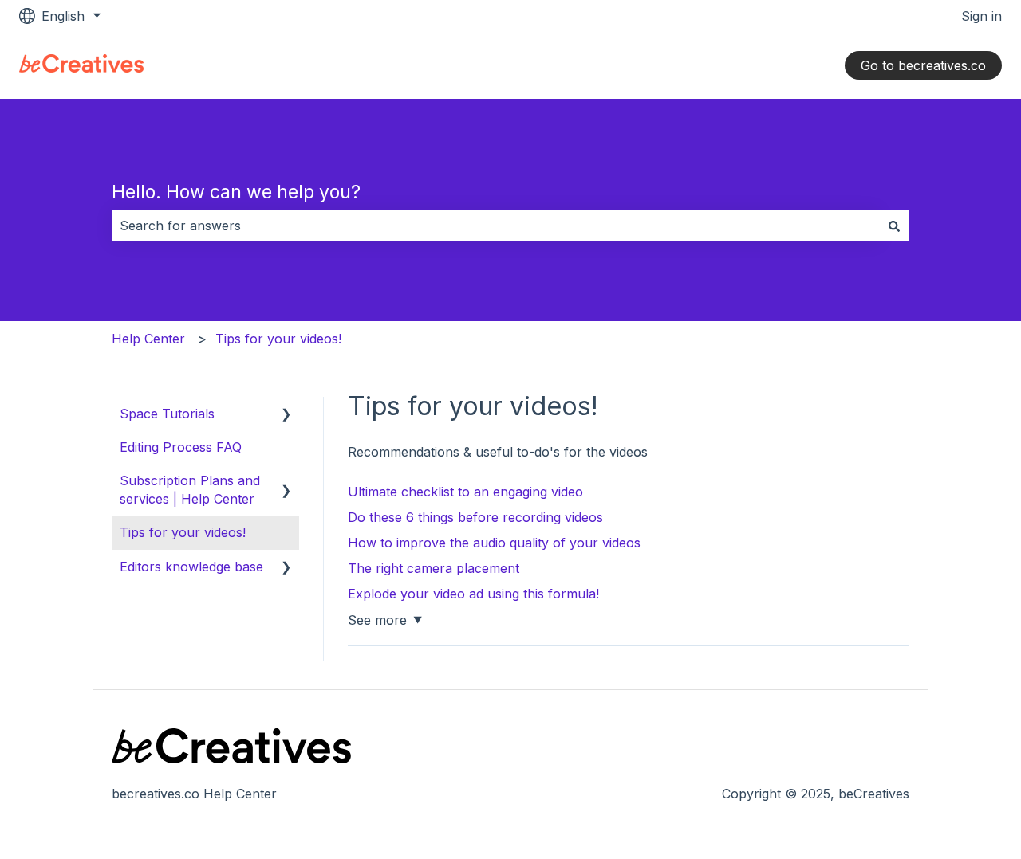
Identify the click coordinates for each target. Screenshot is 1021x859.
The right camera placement (433, 568)
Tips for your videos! (278, 339)
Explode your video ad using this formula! (473, 594)
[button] (286, 414)
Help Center (148, 339)
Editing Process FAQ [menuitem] (181, 447)
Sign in (981, 16)
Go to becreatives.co (923, 65)
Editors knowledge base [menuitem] (191, 567)
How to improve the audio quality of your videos (494, 543)
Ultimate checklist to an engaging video (465, 492)
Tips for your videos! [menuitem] (183, 532)
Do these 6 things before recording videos (475, 517)
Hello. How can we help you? (236, 192)
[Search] (894, 225)
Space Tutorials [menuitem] (167, 414)
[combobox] (495, 225)
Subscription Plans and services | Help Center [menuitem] (190, 489)
